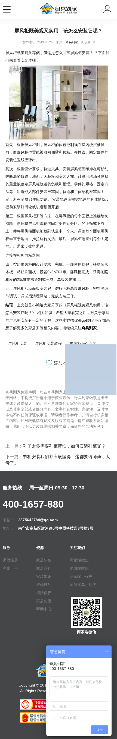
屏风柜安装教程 (48, 343)
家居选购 (43, 568)
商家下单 (10, 568)
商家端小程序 (81, 576)
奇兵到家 (72, 42)
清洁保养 (43, 593)
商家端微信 (79, 560)
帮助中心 (43, 609)
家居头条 (43, 560)
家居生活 (43, 601)
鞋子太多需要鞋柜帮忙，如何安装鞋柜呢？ (64, 446)
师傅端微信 (79, 568)
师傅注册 (10, 560)
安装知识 (43, 576)
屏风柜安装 (17, 343)
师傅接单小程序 (83, 584)
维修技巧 (43, 584)
